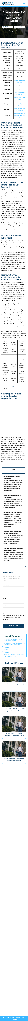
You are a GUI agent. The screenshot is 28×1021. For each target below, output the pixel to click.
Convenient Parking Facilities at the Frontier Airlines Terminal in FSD (14, 644)
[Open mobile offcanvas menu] (23, 3)
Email (5, 606)
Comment (6, 585)
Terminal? (7, 647)
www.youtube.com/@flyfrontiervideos (19, 115)
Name (5, 598)
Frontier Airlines (19, 27)
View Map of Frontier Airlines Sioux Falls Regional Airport (14, 655)
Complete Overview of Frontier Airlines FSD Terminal (13, 640)
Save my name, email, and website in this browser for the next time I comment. (13, 617)
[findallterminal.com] (8, 4)
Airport (6, 650)
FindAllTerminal (7, 27)
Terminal (6, 652)
